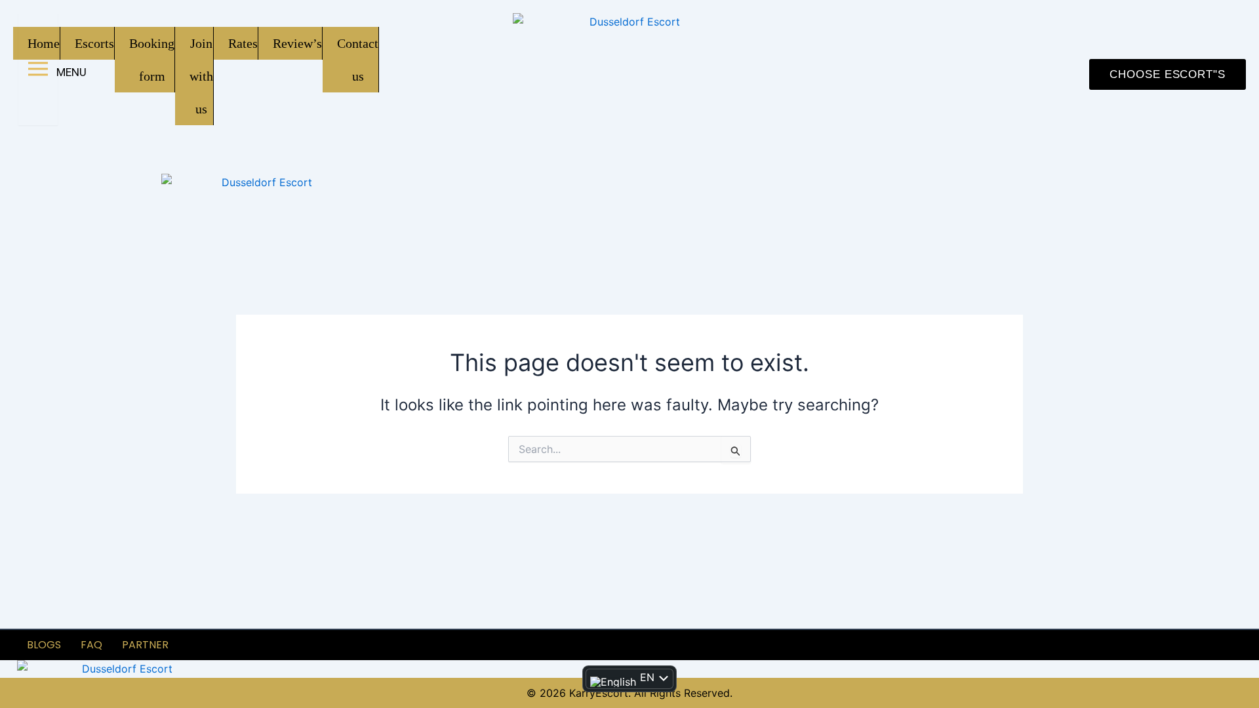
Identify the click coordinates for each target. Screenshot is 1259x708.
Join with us (201, 76)
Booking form (151, 59)
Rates (243, 43)
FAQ (91, 644)
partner (145, 644)
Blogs (44, 644)
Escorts (94, 43)
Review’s (297, 43)
